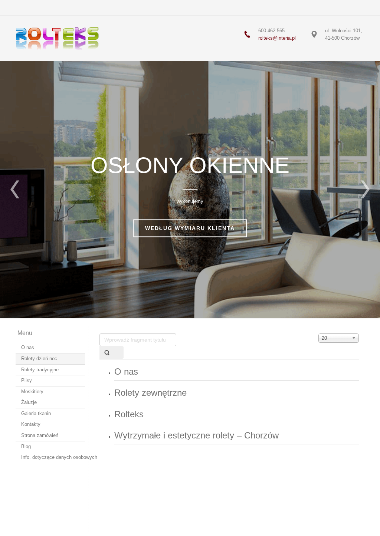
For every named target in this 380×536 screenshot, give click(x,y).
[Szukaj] (106, 352)
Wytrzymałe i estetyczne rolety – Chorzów (196, 435)
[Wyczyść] (119, 352)
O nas (126, 371)
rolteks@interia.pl (277, 38)
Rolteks (129, 414)
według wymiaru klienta (190, 228)
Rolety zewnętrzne (150, 393)
